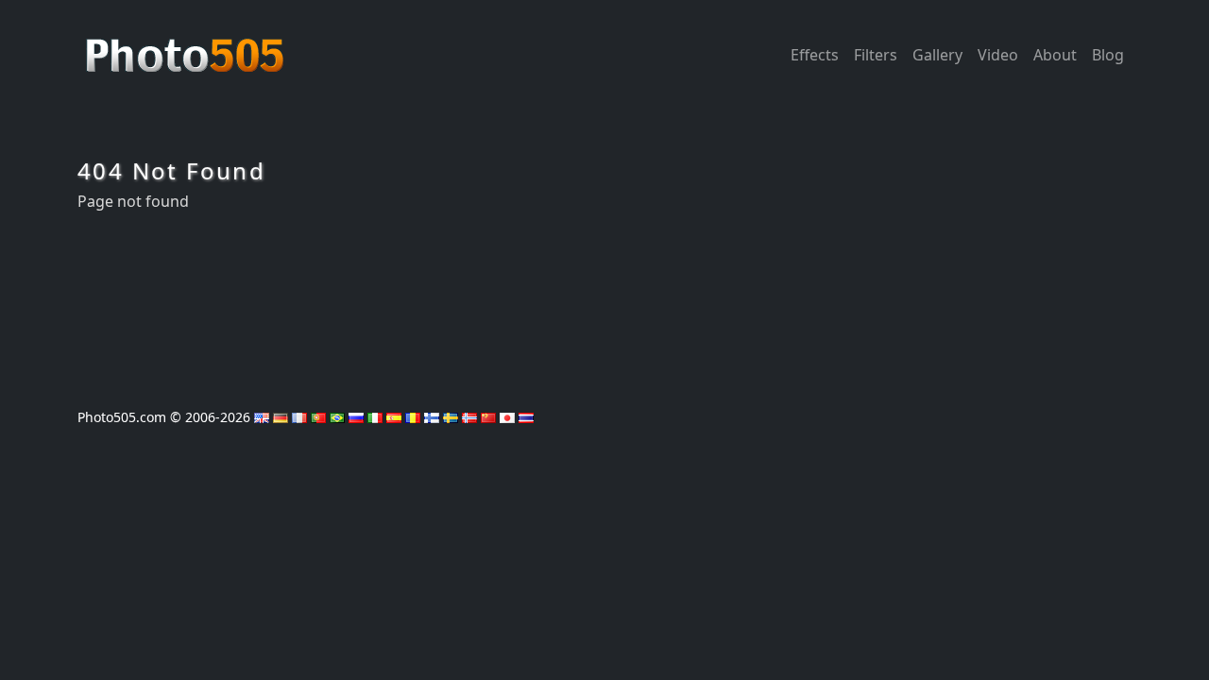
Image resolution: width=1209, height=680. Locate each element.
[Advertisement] (604, 303)
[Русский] (356, 417)
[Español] (393, 417)
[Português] (318, 417)
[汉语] (488, 417)
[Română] (412, 417)
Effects (815, 54)
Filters (875, 54)
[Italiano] (375, 417)
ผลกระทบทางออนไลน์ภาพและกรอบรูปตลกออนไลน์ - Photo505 (187, 45)
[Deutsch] (280, 417)
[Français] (299, 417)
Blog (1108, 54)
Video (998, 54)
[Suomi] (431, 417)
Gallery (937, 54)
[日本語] (507, 417)
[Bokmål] (469, 417)
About (1055, 54)
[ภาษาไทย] (526, 417)
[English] (261, 417)
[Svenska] (450, 417)
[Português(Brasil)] (337, 417)
